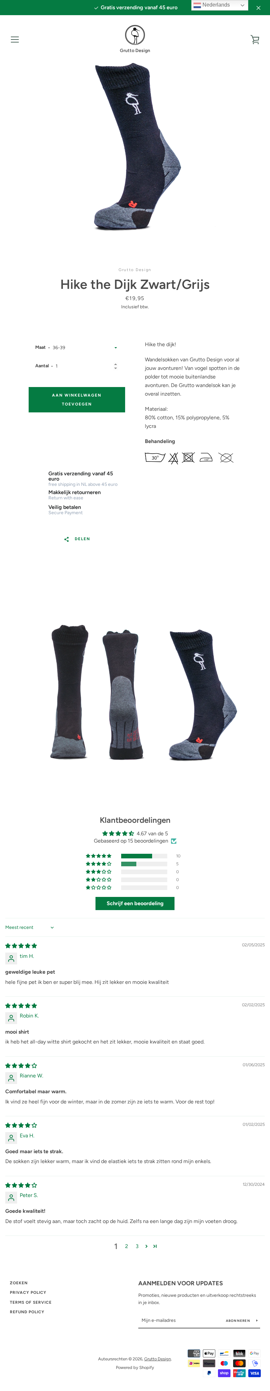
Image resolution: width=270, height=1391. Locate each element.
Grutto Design (157, 1358)
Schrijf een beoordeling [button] (135, 903)
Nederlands (215, 5)
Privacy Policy (28, 1292)
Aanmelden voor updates (180, 1283)
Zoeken (19, 1283)
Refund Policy (27, 1312)
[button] (99, 856)
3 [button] (137, 1246)
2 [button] (126, 1246)
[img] (21, 946)
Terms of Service (31, 1302)
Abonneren (239, 1321)
